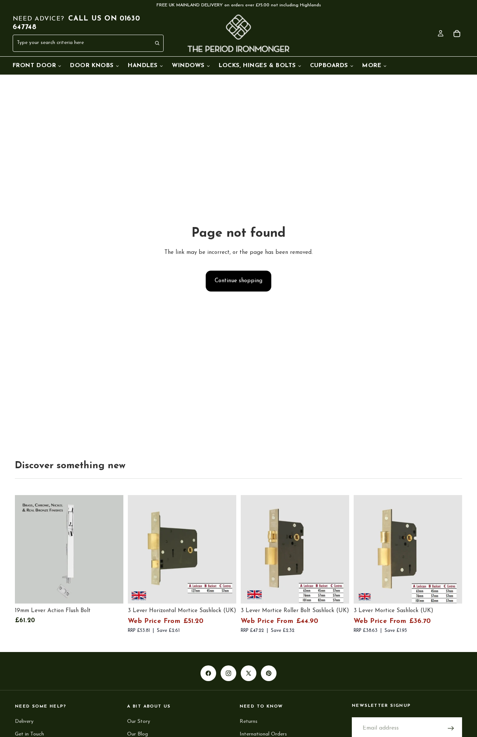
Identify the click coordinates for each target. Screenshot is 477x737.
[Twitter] (248, 673)
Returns (249, 722)
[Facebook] (208, 673)
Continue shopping (238, 281)
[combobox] (71, 43)
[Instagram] (228, 673)
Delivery (24, 722)
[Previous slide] (139, 549)
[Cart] (457, 33)
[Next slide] (225, 549)
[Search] (157, 43)
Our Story (138, 722)
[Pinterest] (268, 673)
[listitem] (375, 66)
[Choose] (112, 592)
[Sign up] (451, 729)
